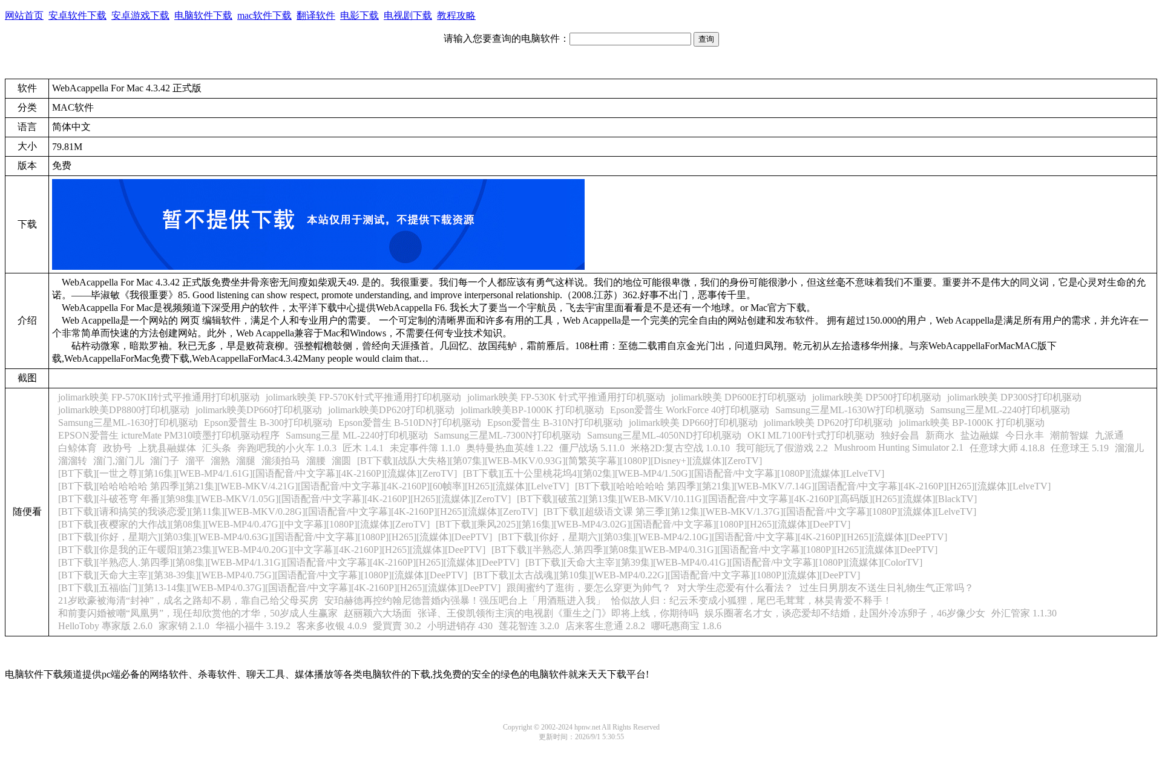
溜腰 (316, 461)
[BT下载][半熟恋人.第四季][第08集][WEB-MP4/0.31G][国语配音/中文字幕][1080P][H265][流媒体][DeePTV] (714, 549)
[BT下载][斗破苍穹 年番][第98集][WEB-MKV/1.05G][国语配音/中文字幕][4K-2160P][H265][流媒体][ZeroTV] (284, 499)
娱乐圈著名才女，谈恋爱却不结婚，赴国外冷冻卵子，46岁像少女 (844, 613)
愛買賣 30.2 (397, 626)
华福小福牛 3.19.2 (252, 626)
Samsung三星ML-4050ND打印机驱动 (664, 435)
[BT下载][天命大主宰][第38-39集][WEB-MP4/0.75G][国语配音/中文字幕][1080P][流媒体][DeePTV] (262, 575)
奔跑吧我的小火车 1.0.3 (286, 448)
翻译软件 (316, 15)
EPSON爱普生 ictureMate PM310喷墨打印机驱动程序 (169, 435)
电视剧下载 (408, 15)
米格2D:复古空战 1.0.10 (680, 448)
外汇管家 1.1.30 (1024, 613)
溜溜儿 (1129, 448)
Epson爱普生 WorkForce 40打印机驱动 (689, 410)
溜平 (195, 461)
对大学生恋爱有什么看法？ (735, 588)
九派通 (1109, 435)
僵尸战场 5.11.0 (592, 448)
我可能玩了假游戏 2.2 (782, 448)
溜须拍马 (280, 461)
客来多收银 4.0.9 (332, 626)
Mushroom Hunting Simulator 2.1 (898, 447)
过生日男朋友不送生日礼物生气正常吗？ (886, 588)
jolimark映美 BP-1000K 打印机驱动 (972, 422)
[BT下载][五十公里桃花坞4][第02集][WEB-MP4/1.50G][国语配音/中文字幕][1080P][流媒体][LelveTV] (673, 473)
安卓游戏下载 (140, 15)
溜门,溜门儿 (118, 461)
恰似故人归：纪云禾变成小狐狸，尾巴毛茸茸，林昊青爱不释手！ (751, 600)
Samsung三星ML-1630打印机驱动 (128, 422)
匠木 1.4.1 (363, 448)
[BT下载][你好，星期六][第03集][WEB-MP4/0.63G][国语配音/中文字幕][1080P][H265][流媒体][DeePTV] (275, 537)
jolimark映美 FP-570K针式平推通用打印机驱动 (363, 397)
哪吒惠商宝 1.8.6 (686, 626)
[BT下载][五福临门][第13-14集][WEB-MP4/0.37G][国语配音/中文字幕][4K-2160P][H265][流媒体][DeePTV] (279, 588)
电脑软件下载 (203, 15)
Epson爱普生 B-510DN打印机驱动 (409, 422)
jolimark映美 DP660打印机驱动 (693, 422)
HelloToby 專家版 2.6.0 (105, 626)
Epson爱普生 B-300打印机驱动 (268, 422)
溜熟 (220, 461)
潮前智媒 (1069, 435)
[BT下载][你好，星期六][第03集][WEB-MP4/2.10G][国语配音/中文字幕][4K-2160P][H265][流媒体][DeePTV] (722, 537)
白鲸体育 (77, 448)
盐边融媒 (979, 435)
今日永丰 (1024, 435)
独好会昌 (900, 435)
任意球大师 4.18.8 (1007, 448)
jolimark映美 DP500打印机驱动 (876, 397)
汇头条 (216, 448)
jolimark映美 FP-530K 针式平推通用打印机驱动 (566, 397)
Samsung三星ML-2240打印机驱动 (1000, 410)
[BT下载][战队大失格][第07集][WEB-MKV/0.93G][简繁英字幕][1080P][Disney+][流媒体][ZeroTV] (559, 461)
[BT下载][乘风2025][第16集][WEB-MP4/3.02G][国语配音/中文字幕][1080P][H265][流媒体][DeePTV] (643, 524)
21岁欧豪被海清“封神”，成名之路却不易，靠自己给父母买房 (188, 600)
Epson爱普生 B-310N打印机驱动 (555, 422)
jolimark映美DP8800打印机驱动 (123, 410)
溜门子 (164, 461)
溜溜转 (72, 461)
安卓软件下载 (77, 15)
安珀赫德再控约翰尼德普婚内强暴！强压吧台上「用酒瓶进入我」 (464, 600)
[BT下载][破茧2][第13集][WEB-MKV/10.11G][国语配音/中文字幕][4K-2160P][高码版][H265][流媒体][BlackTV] (747, 499)
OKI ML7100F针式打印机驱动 (811, 435)
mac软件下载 (264, 15)
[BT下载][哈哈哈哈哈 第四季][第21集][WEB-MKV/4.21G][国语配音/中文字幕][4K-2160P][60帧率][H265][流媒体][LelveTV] (313, 486)
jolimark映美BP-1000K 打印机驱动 (532, 410)
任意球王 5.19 (1080, 448)
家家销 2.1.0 (184, 626)
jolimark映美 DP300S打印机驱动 (1014, 397)
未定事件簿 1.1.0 (425, 448)
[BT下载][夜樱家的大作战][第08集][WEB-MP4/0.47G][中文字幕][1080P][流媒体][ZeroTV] (244, 524)
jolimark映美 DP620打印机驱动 (828, 422)
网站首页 (24, 15)
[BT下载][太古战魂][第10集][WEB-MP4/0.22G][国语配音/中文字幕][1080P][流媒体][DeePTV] (666, 575)
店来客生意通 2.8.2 (605, 626)
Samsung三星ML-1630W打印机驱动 (849, 410)
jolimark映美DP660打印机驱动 (258, 410)
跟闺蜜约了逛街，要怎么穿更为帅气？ (589, 588)
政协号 (117, 448)
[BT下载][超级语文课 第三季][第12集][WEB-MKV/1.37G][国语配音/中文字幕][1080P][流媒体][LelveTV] (759, 511)
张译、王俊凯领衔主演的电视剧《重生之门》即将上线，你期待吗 (558, 613)
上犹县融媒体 (167, 448)
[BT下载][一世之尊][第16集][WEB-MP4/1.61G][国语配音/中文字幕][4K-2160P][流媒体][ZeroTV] (257, 473)
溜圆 (341, 461)
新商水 (939, 435)
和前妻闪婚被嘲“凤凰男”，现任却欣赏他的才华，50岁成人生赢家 (198, 613)
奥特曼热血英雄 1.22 (509, 448)
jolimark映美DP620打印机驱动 (391, 410)
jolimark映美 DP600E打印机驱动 (738, 397)
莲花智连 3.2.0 (529, 626)
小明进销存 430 (460, 626)
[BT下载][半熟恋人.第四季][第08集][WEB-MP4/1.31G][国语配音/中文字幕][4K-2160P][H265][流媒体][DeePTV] (288, 562)
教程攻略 (456, 15)
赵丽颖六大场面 (378, 613)
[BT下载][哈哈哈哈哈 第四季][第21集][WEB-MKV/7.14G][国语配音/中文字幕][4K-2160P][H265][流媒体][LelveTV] (813, 486)
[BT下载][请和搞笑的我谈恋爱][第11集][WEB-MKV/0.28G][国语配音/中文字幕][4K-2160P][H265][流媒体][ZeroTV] (297, 511)
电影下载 (359, 15)
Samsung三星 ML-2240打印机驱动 (357, 435)
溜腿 (245, 461)
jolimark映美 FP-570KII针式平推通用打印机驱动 (159, 397)
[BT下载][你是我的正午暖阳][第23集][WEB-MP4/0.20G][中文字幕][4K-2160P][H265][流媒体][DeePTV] (271, 549)
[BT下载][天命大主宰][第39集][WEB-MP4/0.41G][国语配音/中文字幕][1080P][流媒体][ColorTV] (723, 562)
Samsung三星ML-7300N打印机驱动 (507, 435)
